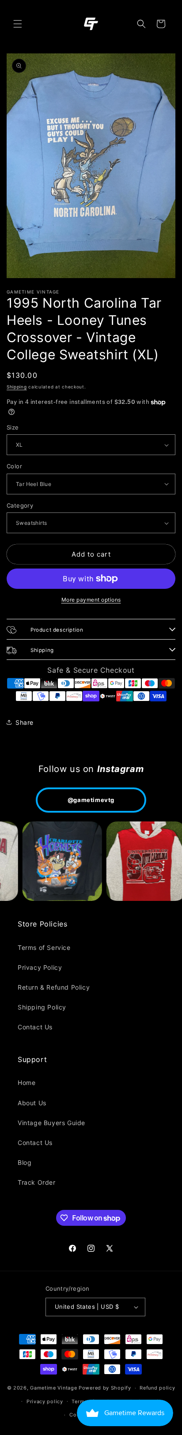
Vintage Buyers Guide (51, 1122)
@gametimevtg (91, 799)
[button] (17, 24)
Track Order (37, 1182)
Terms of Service (44, 947)
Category (20, 505)
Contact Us (35, 1027)
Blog (24, 1162)
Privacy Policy (40, 967)
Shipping (17, 386)
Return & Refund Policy (54, 987)
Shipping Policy (42, 1007)
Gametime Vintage (53, 1388)
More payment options (91, 599)
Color (14, 466)
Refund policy (157, 1388)
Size (13, 427)
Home (26, 1082)
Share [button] (24, 722)
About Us (32, 1103)
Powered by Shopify (105, 1388)
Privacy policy (45, 1401)
